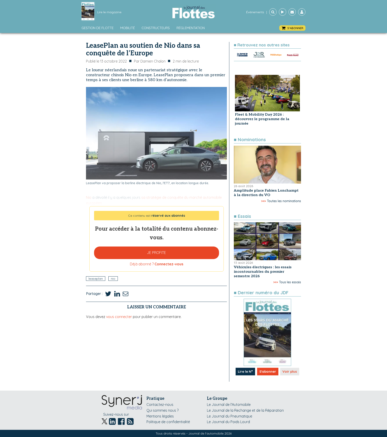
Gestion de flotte (98, 28)
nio (113, 279)
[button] (292, 28)
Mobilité (127, 28)
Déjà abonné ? (156, 264)
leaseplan (95, 279)
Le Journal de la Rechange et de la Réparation (245, 410)
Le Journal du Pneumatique (229, 416)
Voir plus (289, 371)
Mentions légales (160, 416)
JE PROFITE (156, 252)
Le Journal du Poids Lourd (228, 422)
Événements (255, 12)
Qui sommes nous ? (162, 410)
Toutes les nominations (284, 201)
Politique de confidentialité (168, 422)
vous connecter (119, 316)
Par (150, 61)
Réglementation (190, 28)
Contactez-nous (159, 404)
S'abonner (267, 371)
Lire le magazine (109, 12)
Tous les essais (290, 282)
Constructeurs (156, 28)
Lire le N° (245, 371)
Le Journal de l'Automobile (229, 404)
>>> (263, 201)
